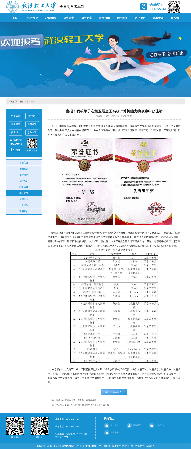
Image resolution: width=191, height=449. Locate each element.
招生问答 (122, 17)
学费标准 (32, 124)
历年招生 (23, 199)
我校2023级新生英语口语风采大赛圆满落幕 (76, 400)
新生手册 (114, 432)
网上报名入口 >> (114, 392)
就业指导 (23, 205)
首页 (15, 17)
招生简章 (86, 17)
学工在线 (31, 101)
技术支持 (139, 446)
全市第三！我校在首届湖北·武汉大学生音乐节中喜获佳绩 (82, 405)
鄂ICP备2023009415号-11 (89, 446)
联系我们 (176, 17)
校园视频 (50, 17)
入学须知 (159, 425)
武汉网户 (150, 446)
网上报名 (140, 17)
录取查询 (158, 17)
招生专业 (68, 17)
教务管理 (23, 187)
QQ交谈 (17, 149)
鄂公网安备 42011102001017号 (118, 446)
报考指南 (104, 17)
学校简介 (32, 17)
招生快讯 (23, 181)
